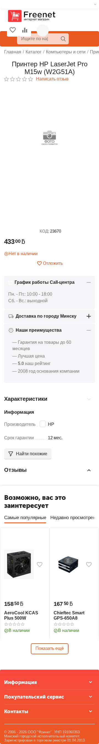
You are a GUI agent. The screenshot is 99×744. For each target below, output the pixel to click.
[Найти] (63, 38)
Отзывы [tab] (15, 470)
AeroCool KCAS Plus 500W (21, 615)
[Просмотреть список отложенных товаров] (12, 30)
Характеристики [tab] (25, 399)
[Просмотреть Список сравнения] (24, 30)
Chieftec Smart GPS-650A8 (69, 615)
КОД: (44, 231)
